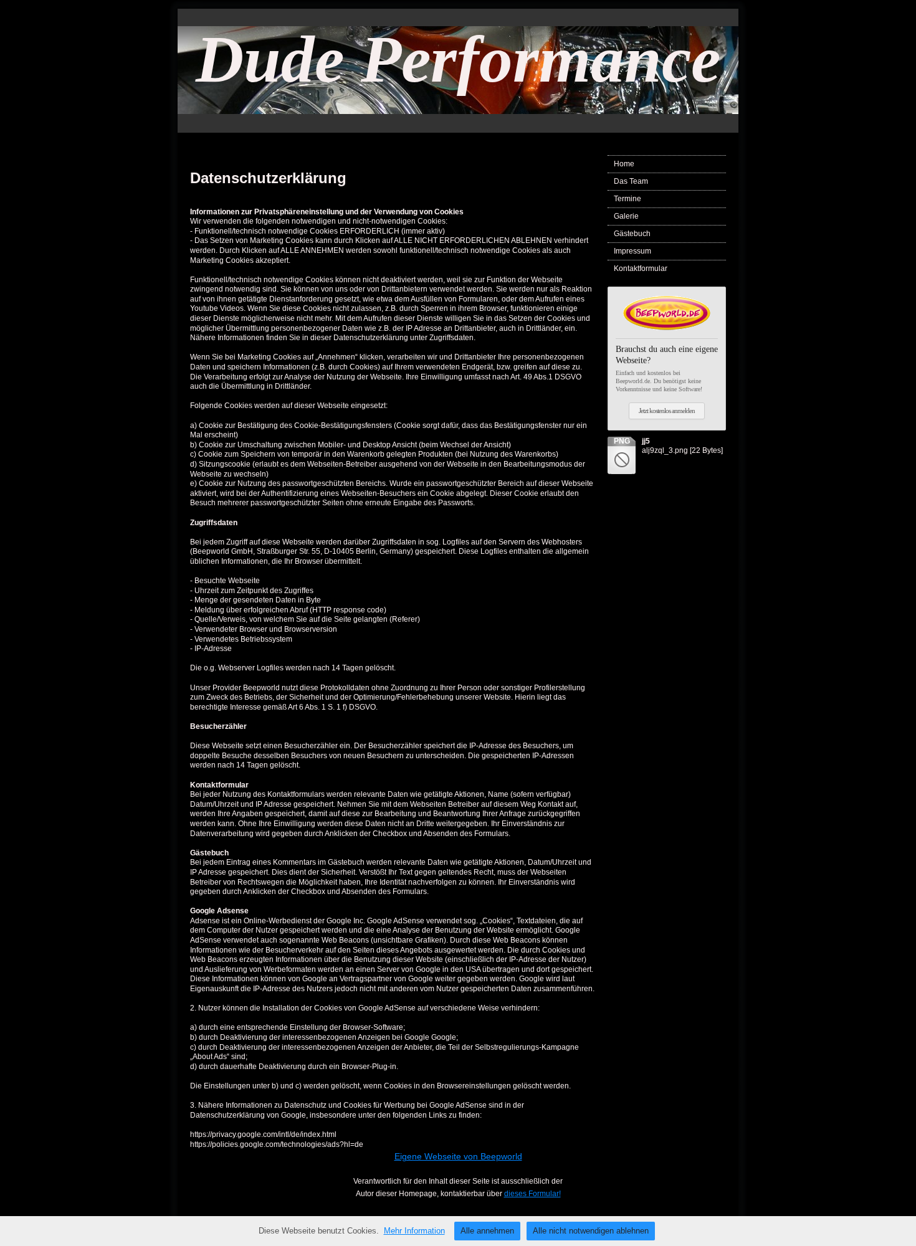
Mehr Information (414, 1230)
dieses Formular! (532, 1193)
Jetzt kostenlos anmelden (667, 410)
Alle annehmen (487, 1230)
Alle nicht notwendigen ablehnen (591, 1230)
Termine (627, 198)
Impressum (632, 251)
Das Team (631, 181)
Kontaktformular (640, 268)
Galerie (626, 216)
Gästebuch (632, 233)
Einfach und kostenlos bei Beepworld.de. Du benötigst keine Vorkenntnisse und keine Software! (667, 368)
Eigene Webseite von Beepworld (458, 1156)
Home (624, 163)
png (622, 441)
